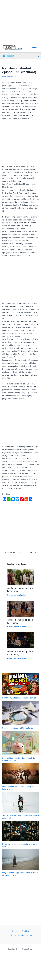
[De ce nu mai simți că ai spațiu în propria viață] (20, 831)
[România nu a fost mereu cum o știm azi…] (20, 684)
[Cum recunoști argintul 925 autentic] (20, 713)
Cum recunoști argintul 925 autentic (17, 728)
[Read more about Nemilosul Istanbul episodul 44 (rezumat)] (20, 577)
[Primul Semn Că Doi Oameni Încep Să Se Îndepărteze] (20, 773)
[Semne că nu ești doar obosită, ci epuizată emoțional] (20, 802)
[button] (38, 55)
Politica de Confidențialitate (20, 935)
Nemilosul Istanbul (13, 595)
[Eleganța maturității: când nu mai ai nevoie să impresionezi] (20, 859)
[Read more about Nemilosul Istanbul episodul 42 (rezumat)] (20, 640)
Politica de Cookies (20, 931)
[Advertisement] (20, 21)
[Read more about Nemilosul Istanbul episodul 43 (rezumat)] (20, 608)
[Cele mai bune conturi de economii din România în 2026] (20, 743)
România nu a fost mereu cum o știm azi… (20, 698)
